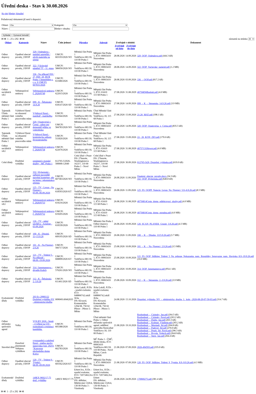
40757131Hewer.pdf (147, 148)
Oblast (8, 42)
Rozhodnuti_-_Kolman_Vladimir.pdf (154, 322)
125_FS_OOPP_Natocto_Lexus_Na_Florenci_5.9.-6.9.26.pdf (166, 190)
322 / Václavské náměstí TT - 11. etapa (43, 67)
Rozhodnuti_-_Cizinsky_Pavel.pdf (153, 317)
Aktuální (19, 13)
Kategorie (24, 42)
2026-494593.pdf (145, 347)
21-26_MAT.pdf (145, 114)
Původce (83, 42)
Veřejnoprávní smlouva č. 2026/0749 (43, 92)
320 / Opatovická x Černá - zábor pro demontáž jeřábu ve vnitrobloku (42, 126)
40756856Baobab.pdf (147, 92)
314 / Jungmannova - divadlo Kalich (42, 268)
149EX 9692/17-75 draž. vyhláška (42, 379)
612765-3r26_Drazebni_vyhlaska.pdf (155, 162)
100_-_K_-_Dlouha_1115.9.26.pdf (153, 235)
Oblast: (5, 25)
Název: (5, 28)
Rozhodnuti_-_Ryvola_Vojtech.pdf (154, 333)
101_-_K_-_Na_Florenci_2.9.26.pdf (154, 246)
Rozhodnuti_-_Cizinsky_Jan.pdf (152, 314)
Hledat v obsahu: (62, 28)
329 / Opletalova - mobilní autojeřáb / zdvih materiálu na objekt (41, 55)
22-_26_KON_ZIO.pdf (148, 137)
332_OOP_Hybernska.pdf (150, 179)
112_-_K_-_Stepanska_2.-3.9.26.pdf (154, 280)
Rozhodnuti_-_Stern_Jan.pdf (151, 336)
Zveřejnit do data (131, 47)
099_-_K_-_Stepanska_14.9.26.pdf (154, 103)
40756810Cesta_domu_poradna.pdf (154, 212)
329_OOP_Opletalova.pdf (150, 55)
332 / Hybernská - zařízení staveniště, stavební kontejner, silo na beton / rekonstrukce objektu (44, 177)
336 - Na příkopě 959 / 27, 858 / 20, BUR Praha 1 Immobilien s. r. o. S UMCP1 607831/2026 (43, 79)
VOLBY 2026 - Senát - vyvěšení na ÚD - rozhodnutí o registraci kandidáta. (43, 325)
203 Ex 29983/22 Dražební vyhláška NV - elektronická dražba (43, 299)
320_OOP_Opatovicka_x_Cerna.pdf (154, 126)
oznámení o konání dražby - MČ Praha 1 (42, 162)
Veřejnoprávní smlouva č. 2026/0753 (43, 201)
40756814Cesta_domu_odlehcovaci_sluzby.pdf (159, 201)
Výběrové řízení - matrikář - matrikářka (42, 114)
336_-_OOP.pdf (145, 79)
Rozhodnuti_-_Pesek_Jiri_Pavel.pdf (154, 330)
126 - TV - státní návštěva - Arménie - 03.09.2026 (42, 224)
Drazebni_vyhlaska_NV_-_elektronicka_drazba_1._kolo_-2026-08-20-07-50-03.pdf (177, 299)
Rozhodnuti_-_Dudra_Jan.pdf (151, 320)
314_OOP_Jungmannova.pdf (151, 269)
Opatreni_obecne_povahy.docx (152, 176)
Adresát (103, 42)
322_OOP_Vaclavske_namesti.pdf (153, 67)
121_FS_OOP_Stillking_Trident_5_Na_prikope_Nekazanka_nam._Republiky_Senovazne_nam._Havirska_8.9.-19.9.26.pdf (195, 256)
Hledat (12, 13)
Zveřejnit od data (119, 47)
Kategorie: (59, 25)
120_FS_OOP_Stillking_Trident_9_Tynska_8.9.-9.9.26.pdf (165, 362)
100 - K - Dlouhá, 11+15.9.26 (41, 235)
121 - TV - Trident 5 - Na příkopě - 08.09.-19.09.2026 (43, 258)
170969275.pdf (144, 379)
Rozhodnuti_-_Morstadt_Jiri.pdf (152, 325)
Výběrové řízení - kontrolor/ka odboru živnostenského (42, 137)
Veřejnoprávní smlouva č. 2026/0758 (43, 148)
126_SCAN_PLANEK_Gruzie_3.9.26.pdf (157, 224)
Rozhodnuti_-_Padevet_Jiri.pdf (152, 328)
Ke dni (5, 13)
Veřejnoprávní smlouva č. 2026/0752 (43, 212)
